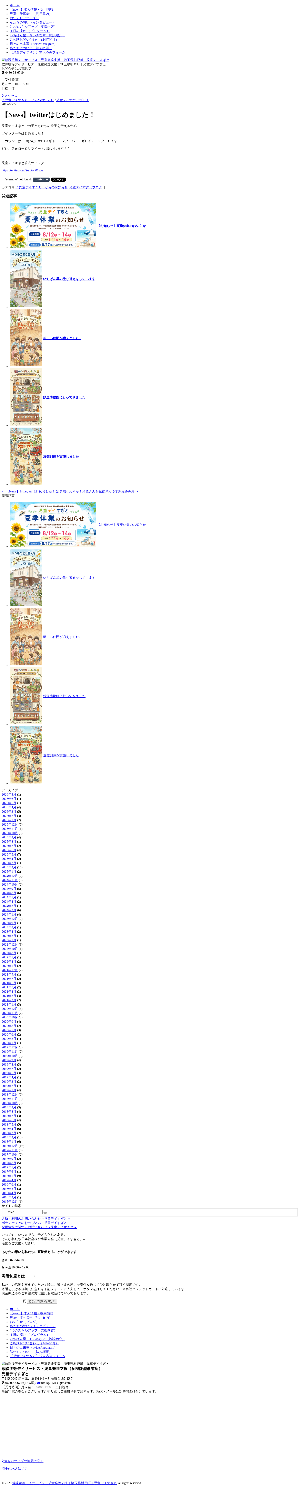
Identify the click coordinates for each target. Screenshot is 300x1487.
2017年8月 (9, 1163)
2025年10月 (10, 833)
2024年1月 (9, 914)
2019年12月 (10, 1047)
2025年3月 (9, 863)
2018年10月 (10, 1103)
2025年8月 (9, 841)
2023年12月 (10, 918)
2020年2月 (9, 1038)
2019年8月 (9, 1064)
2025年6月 (9, 850)
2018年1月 (9, 1141)
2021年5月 (9, 987)
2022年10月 (10, 948)
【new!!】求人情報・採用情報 (31, 9)
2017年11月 (10, 1150)
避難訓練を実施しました (61, 456)
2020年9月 (9, 1021)
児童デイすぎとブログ (72, 100)
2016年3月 (9, 1197)
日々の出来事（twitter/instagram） (33, 44)
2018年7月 (9, 1116)
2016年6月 (9, 1184)
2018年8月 (9, 1111)
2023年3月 (9, 936)
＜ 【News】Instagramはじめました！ (28, 491)
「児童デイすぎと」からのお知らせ (28, 100)
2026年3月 (9, 811)
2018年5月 (9, 1124)
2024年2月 (9, 910)
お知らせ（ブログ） (24, 18)
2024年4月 (9, 901)
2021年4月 (9, 991)
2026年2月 (9, 816)
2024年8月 (9, 893)
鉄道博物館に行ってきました (64, 397)
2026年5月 (9, 803)
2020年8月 (9, 1026)
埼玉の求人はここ (15, 1468)
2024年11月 (10, 880)
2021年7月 (9, 978)
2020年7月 (9, 1030)
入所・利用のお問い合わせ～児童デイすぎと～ (36, 1218)
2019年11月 (10, 1051)
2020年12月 (10, 1008)
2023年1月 (9, 940)
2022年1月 (9, 966)
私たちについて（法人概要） (31, 48)
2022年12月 (10, 944)
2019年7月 (9, 1068)
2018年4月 (9, 1128)
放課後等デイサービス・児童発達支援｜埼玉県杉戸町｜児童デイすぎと (64, 1483)
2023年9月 (9, 923)
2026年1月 (9, 820)
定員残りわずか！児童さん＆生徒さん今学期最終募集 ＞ (97, 491)
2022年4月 (9, 961)
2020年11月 (10, 1013)
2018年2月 (9, 1137)
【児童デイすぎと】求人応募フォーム (37, 52)
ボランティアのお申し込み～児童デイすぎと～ (36, 1223)
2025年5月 (9, 854)
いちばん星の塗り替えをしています (69, 279)
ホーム (15, 5)
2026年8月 (9, 794)
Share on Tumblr (41, 180)
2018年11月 (10, 1098)
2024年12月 (10, 876)
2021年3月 (9, 996)
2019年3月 (9, 1081)
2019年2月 (9, 1086)
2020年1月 (9, 1043)
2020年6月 (9, 1034)
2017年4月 (9, 1180)
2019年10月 (10, 1056)
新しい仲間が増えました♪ (62, 338)
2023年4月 (9, 931)
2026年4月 (9, 807)
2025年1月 (9, 871)
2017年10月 (10, 1154)
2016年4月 (9, 1193)
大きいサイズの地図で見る (23, 1461)
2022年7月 (9, 957)
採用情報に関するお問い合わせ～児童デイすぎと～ (39, 1227)
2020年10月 (10, 1017)
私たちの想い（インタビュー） (33, 22)
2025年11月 (10, 828)
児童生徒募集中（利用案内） (31, 14)
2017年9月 (9, 1158)
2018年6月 (9, 1120)
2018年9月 (9, 1107)
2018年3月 (9, 1133)
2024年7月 (9, 897)
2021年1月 (9, 1004)
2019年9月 (9, 1060)
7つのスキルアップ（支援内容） (33, 26)
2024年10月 (10, 884)
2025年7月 (9, 846)
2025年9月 (9, 837)
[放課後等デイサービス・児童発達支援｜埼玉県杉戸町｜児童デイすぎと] (55, 60)
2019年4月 (9, 1077)
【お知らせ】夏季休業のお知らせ (121, 226)
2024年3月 (9, 906)
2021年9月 (9, 974)
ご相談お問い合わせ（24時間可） (34, 39)
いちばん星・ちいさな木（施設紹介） (37, 35)
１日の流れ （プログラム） (30, 31)
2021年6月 (9, 983)
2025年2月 (9, 867)
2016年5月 (9, 1188)
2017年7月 (9, 1167)
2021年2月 (9, 1000)
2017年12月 (10, 1146)
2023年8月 (9, 927)
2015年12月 (10, 1201)
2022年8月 (9, 953)
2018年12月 (10, 1094)
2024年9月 (9, 888)
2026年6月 (9, 798)
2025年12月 (10, 824)
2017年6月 (9, 1171)
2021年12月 (10, 970)
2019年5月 (9, 1073)
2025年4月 (9, 858)
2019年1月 (9, 1090)
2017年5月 (9, 1176)
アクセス (10, 96)
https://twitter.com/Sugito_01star (22, 170)
